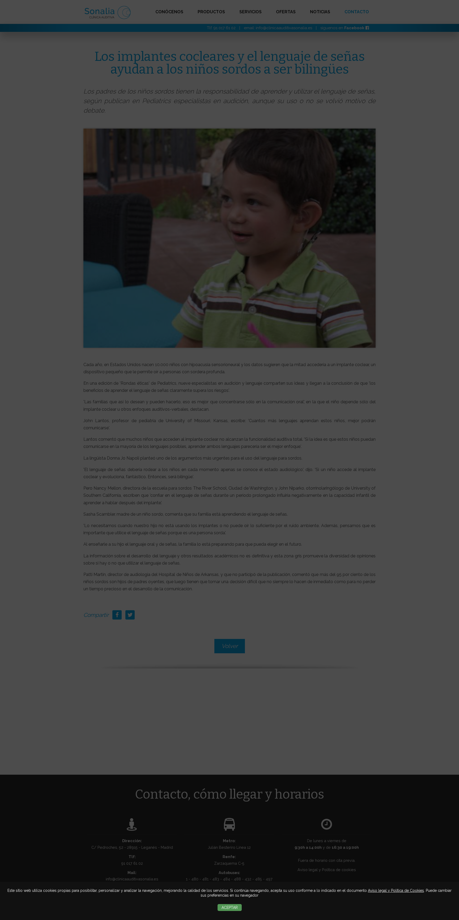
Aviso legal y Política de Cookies (396, 890)
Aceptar (230, 907)
